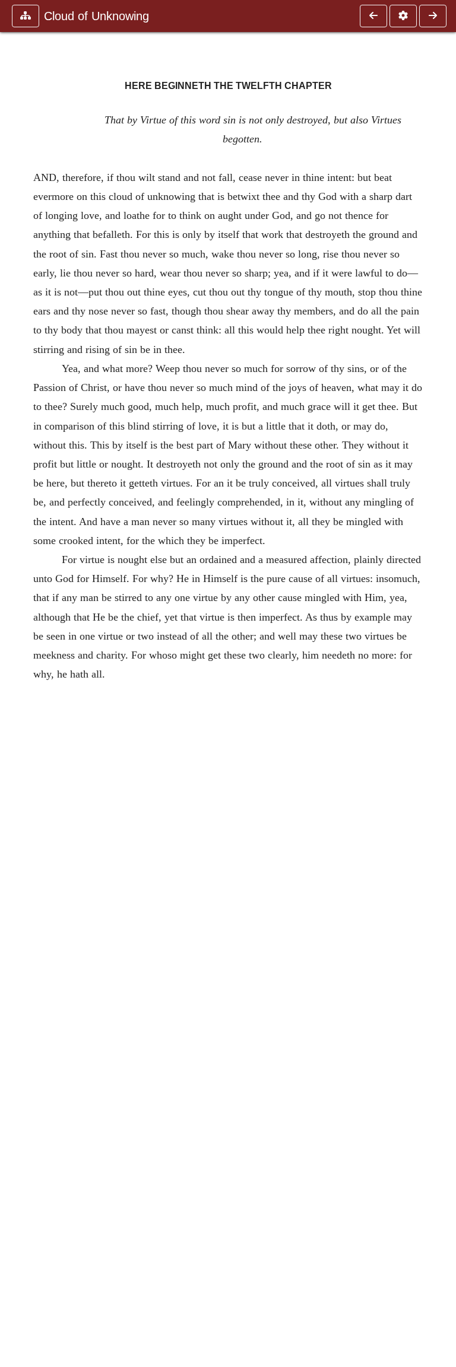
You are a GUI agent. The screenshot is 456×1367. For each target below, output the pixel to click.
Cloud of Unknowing (96, 16)
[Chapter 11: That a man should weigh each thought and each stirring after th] (373, 16)
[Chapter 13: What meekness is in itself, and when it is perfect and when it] (432, 16)
